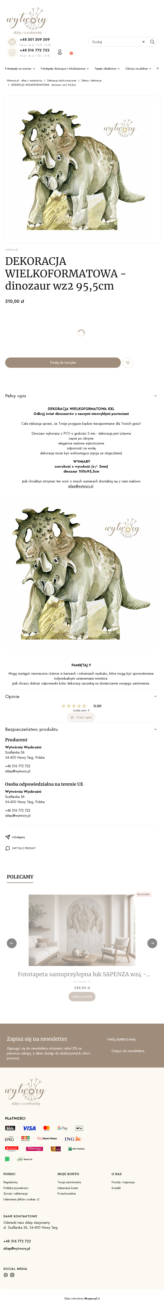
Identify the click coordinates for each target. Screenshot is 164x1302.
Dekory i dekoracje (91, 81)
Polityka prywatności (15, 1188)
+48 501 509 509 (35, 39)
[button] (152, 41)
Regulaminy (10, 1182)
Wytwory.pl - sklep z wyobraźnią (24, 81)
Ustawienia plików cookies (19, 1199)
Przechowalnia (66, 1193)
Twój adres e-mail (121, 1039)
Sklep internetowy (80, 1298)
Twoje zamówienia (69, 1182)
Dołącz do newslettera (127, 1050)
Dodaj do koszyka (63, 362)
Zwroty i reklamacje (15, 1193)
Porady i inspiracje (123, 1182)
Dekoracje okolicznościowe (61, 81)
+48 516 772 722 (35, 50)
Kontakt (116, 1188)
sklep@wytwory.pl (80, 486)
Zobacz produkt (82, 996)
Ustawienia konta (67, 1188)
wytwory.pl (11, 249)
